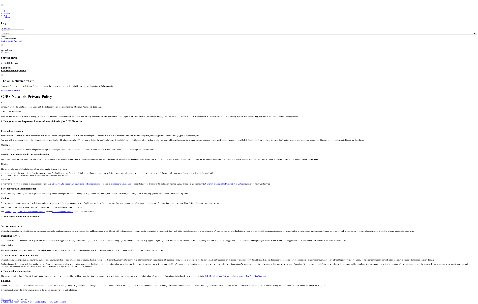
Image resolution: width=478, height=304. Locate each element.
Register (6, 13)
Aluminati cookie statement (62, 212)
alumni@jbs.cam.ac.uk (122, 184)
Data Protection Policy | (11, 302)
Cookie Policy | (41, 302)
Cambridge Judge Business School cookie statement (25, 212)
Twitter (6, 52)
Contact (6, 18)
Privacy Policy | (27, 302)
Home (5, 11)
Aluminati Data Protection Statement (251, 276)
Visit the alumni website (10, 90)
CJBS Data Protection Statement (218, 276)
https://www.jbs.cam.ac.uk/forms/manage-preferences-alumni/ (76, 184)
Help (5, 15)
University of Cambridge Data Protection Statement (225, 184)
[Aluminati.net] (7, 300)
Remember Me (10, 39)
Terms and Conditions (57, 302)
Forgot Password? (15, 41)
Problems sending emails (13, 70)
